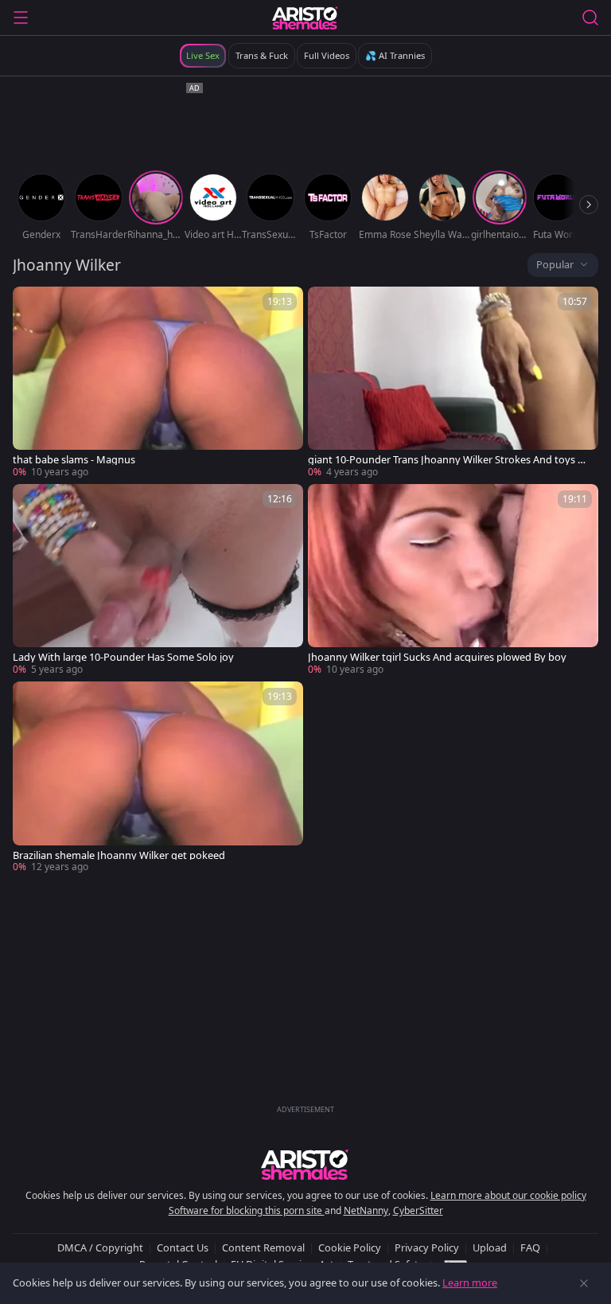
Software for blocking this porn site (247, 1210)
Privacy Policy (427, 1247)
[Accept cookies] (584, 1283)
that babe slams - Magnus (74, 460)
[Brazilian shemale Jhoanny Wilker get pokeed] (158, 777)
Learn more (469, 1282)
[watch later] (32, 305)
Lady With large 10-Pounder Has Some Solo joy (123, 657)
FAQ (530, 1247)
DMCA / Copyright (100, 1247)
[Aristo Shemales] (305, 17)
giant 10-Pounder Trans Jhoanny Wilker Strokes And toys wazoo (449, 460)
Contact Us (182, 1247)
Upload (490, 1247)
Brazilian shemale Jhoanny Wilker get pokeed (119, 855)
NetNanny (366, 1210)
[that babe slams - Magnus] (158, 383)
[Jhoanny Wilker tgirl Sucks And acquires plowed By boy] (453, 580)
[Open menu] (20, 17)
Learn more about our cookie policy (508, 1195)
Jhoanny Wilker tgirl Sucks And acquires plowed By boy (437, 657)
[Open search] (590, 17)
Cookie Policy (349, 1247)
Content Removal (263, 1247)
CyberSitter (418, 1210)
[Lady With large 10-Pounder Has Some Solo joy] (158, 580)
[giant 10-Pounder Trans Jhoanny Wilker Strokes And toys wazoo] (453, 383)
